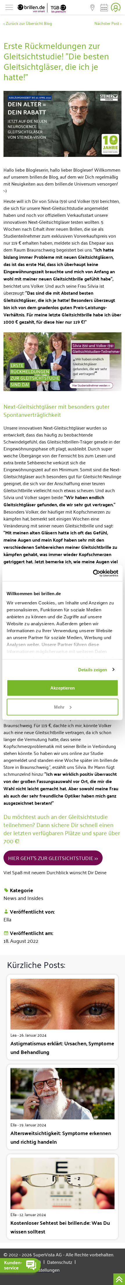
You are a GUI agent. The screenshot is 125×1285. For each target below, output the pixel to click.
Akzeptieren (62, 687)
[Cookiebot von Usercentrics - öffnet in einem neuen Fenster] (92, 573)
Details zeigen (92, 669)
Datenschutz (61, 1262)
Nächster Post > (108, 23)
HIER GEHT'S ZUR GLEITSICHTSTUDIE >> (53, 857)
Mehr (59, 706)
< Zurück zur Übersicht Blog (27, 23)
